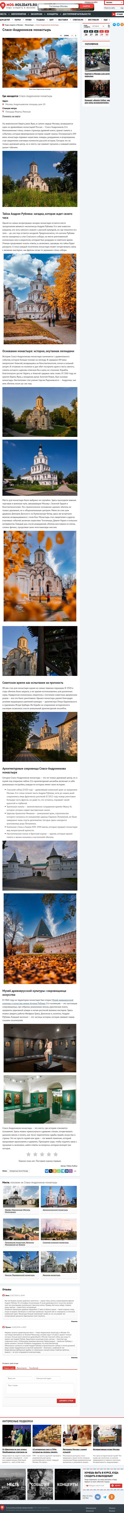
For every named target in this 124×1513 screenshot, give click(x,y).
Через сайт (9, 1368)
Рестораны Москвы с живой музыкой (75, 1450)
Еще (106, 19)
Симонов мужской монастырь (56, 1242)
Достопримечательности (77, 14)
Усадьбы (40, 19)
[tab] (9, 1368)
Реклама (112, 1511)
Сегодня (95, 26)
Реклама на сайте (91, 2)
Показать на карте (11, 116)
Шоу (52, 19)
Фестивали (93, 19)
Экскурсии (36, 14)
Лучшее (119, 14)
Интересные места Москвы (19, 1171)
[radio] (27, 1154)
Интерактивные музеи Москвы (106, 1449)
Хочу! (117, 1485)
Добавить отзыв (66, 1401)
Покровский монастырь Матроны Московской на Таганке (19, 1243)
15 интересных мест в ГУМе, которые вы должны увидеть (45, 1450)
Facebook (33, 1368)
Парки (18, 19)
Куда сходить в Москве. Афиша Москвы (19, 1508)
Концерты (52, 14)
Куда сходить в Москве (21, 8)
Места (3, 14)
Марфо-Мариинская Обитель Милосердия (17, 1211)
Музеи (28, 19)
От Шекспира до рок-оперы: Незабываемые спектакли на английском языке (14, 1450)
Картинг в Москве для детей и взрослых (98, 74)
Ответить (74, 1321)
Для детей (5, 19)
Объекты (112, 1508)
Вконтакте (22, 1368)
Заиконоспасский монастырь (55, 1210)
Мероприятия (18, 14)
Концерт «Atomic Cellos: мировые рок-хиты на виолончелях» (100, 101)
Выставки (63, 19)
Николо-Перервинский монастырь (20, 1275)
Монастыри (29, 25)
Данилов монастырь (51, 1275)
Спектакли (78, 19)
